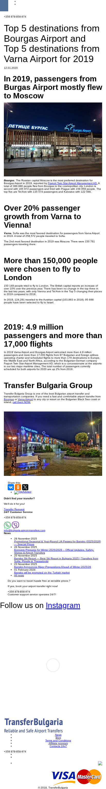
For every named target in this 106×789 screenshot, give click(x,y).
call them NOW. (22, 402)
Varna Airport (25, 399)
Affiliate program (58, 743)
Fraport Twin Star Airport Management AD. (73, 183)
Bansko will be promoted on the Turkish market (42, 572)
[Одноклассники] (18, 487)
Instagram (63, 605)
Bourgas (9, 399)
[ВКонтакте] (11, 487)
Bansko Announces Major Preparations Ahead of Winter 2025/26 (52, 566)
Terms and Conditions (58, 740)
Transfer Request (14, 509)
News (58, 734)
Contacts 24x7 (58, 746)
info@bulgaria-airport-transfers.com (24, 530)
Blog (58, 737)
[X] (25, 487)
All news (19, 575)
